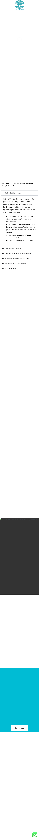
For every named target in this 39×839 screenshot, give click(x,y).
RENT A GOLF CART (10, 790)
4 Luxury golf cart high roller (13, 771)
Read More (6, 753)
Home (5, 783)
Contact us (6, 801)
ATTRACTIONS (8, 797)
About (5, 786)
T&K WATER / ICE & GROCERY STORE (16, 794)
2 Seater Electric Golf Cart (12, 764)
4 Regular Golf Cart (10, 767)
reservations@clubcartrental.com (16, 823)
